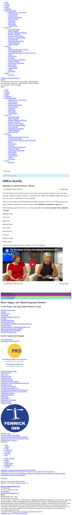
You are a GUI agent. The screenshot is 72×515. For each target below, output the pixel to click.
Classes (6, 4)
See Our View (12, 56)
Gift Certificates (13, 39)
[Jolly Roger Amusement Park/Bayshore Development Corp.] (3, 312)
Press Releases (12, 66)
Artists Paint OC (13, 26)
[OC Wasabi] (6, 339)
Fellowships (11, 22)
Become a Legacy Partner (16, 36)
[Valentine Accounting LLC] (8, 386)
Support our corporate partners (18, 470)
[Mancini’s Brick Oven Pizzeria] (6, 376)
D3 (13, 513)
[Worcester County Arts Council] (11, 473)
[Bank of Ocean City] (14, 391)
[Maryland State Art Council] (56, 473)
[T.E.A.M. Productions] (8, 322)
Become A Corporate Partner (16, 38)
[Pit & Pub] (8, 332)
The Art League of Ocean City (10, 486)
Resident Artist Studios (15, 17)
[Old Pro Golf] (10, 381)
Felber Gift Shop (13, 19)
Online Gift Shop (13, 44)
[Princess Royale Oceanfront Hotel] (15, 327)
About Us (7, 46)
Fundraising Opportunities (16, 41)
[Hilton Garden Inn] (15, 438)
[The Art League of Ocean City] (10, 78)
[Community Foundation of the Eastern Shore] (16, 324)
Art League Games (14, 29)
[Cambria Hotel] (10, 388)
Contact (6, 73)
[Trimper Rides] (4, 318)
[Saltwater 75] (10, 341)
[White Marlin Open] (7, 320)
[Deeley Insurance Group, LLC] (9, 440)
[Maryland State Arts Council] (30, 473)
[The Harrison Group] (6, 385)
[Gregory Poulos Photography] (5, 398)
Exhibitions (7, 9)
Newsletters (11, 71)
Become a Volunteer (14, 34)
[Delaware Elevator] (11, 329)
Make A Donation (6, 293)
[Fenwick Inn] (15, 432)
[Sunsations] (4, 315)
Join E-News (4, 470)
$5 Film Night (64, 189)
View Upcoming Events (8, 295)
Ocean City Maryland (21, 513)
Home (6, 2)
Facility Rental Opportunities (16, 59)
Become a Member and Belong (17, 32)
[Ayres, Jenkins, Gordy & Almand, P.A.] (10, 435)
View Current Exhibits (7, 298)
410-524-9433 (33, 81)
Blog (9, 48)
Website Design (5, 513)
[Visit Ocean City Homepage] (4, 478)
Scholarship (11, 21)
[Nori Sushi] (11, 330)
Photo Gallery (12, 65)
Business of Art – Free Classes (17, 12)
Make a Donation (13, 31)
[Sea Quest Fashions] (6, 378)
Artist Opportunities (10, 11)
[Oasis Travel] (5, 313)
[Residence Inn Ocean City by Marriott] (5, 374)
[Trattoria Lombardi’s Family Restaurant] (7, 393)
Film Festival (12, 24)
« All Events (6, 171)
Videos (10, 70)
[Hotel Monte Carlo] (7, 395)
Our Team (11, 58)
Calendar (7, 5)
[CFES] (43, 473)
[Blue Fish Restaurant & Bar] (4, 396)
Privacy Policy (31, 470)
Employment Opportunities (16, 63)
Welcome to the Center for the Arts (18, 49)
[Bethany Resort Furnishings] (8, 310)
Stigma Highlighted (14, 43)
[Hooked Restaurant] (8, 400)
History (10, 54)
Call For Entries (13, 14)
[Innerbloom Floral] (7, 380)
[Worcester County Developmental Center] (15, 383)
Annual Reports (13, 68)
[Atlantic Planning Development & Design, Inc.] (10, 317)
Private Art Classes (13, 61)
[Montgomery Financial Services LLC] (14, 390)
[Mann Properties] (6, 401)
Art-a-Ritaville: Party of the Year (13, 189)
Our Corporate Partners (15, 51)
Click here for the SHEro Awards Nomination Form (18, 202)
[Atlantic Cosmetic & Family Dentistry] (14, 437)
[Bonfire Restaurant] (5, 433)
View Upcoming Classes (8, 297)
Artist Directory (13, 16)
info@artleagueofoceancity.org (10, 493)
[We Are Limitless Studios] (9, 371)
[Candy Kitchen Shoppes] (6, 325)
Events (6, 7)
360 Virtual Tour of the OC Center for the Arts (22, 53)
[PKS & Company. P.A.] (15, 369)
